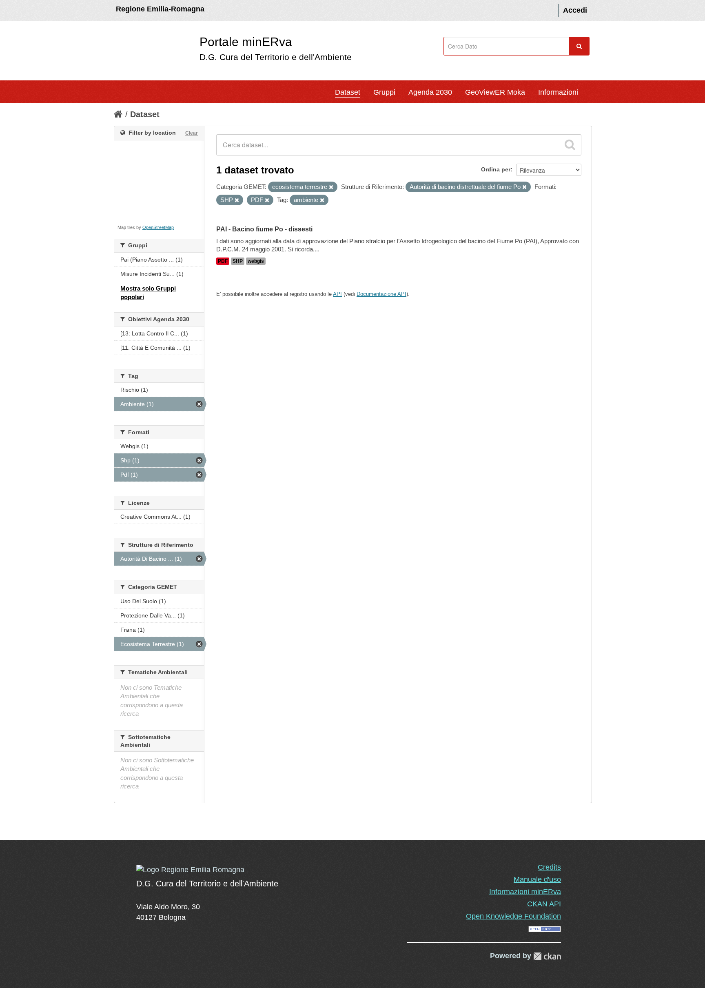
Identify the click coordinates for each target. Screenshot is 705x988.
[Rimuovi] (331, 187)
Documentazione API (381, 294)
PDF (223, 261)
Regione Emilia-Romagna (160, 9)
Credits (549, 867)
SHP (238, 261)
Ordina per (495, 169)
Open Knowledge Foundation (513, 916)
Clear (191, 133)
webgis (256, 261)
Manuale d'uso (537, 879)
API (337, 294)
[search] (570, 145)
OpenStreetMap (158, 227)
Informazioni (558, 92)
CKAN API (544, 904)
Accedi (575, 10)
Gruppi (384, 92)
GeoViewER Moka (495, 92)
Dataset (347, 92)
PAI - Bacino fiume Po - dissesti (264, 229)
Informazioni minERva (525, 892)
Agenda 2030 (430, 92)
